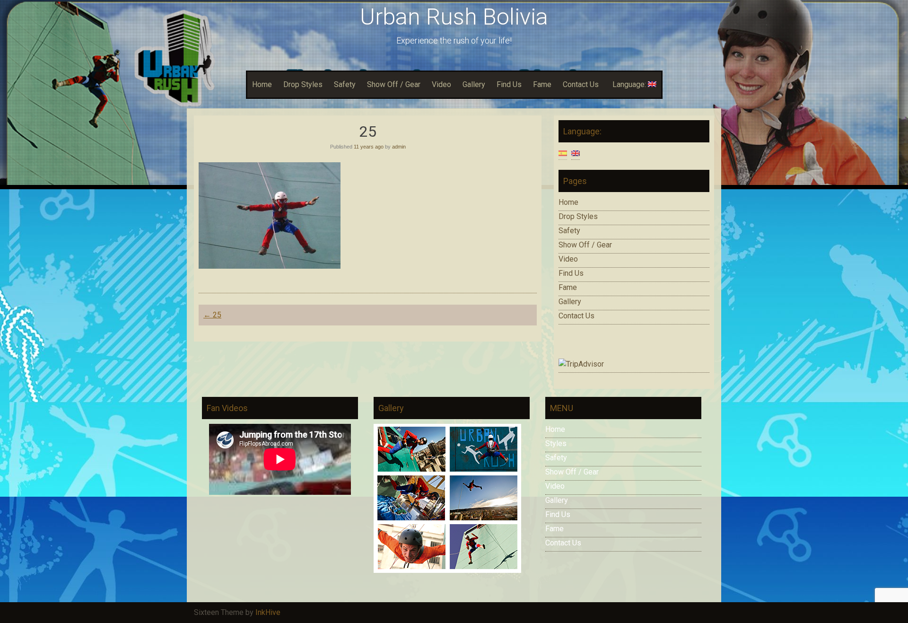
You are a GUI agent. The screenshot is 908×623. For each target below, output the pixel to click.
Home (262, 84)
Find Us (509, 84)
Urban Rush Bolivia (454, 16)
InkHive (267, 612)
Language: (630, 84)
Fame (542, 84)
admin (399, 146)
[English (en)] (575, 152)
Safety (345, 84)
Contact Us (581, 84)
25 (212, 314)
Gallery (474, 84)
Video (441, 84)
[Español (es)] (563, 152)
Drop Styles (303, 84)
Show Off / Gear (393, 84)
